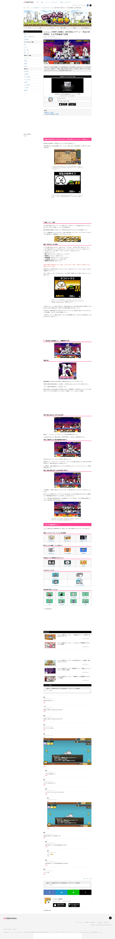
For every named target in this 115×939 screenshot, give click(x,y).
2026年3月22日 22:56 (51, 852)
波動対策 (26, 90)
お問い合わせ (106, 922)
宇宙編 (25, 66)
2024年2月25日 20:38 (50, 772)
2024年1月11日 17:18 (48, 781)
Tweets (25, 135)
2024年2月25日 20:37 (48, 735)
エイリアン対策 (27, 79)
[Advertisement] (67, 126)
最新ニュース (26, 34)
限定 (40, 28)
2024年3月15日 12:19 (48, 726)
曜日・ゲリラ (26, 52)
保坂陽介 (45, 36)
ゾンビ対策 (26, 87)
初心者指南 (26, 39)
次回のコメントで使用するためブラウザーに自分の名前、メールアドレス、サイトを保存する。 (63, 688)
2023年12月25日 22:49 (50, 843)
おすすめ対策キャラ (86, 28)
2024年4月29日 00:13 (48, 717)
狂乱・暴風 (63, 28)
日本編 (25, 60)
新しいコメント (87, 878)
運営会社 (100, 922)
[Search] (85, 5)
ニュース (47, 2)
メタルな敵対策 (27, 85)
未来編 (74, 28)
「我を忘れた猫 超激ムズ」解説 (51, 114)
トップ (29, 28)
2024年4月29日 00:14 (48, 708)
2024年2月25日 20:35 (50, 790)
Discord (61, 2)
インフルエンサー (54, 2)
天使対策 (26, 82)
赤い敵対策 (26, 71)
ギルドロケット (68, 2)
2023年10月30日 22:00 (48, 834)
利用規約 (87, 922)
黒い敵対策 (26, 74)
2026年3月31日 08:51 (48, 698)
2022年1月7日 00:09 (48, 870)
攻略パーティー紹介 (49, 112)
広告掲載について (93, 922)
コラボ (51, 28)
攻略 (42, 2)
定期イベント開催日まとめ (29, 36)
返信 (44, 702)
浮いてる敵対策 (27, 76)
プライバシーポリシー (79, 922)
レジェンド (26, 58)
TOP (37, 2)
